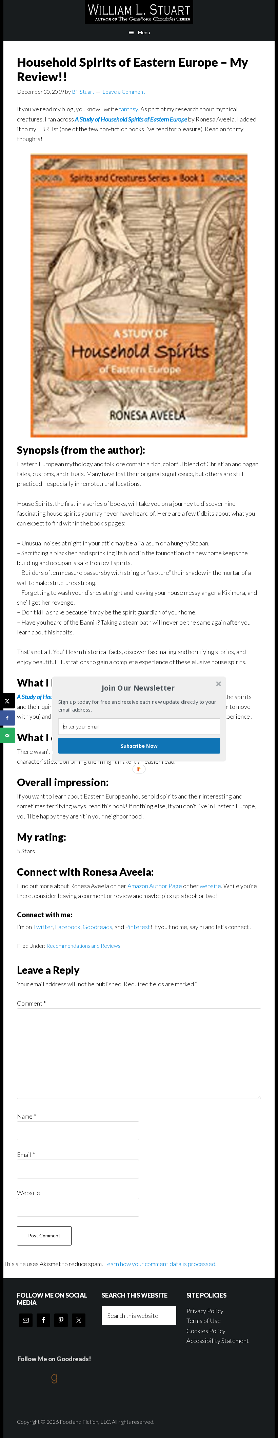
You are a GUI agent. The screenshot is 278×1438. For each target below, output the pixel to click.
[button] (138, 687)
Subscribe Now (139, 745)
